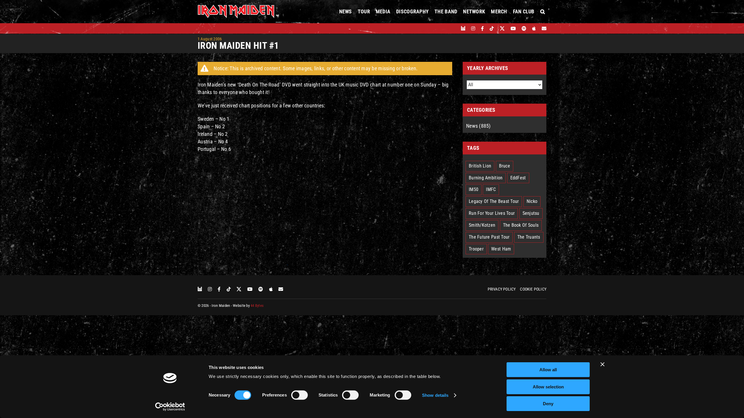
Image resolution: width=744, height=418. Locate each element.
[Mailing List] (544, 28)
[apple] (534, 28)
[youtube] (513, 28)
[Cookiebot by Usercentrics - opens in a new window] (170, 406)
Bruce (504, 166)
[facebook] (482, 28)
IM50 (473, 189)
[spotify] (524, 28)
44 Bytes (257, 305)
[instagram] (473, 28)
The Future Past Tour (489, 237)
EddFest (518, 178)
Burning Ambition (485, 178)
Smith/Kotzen (482, 225)
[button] (542, 11)
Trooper (476, 249)
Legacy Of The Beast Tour (494, 201)
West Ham (501, 249)
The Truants (528, 237)
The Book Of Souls (521, 225)
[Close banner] (602, 364)
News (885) (478, 126)
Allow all (548, 369)
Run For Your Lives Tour (492, 213)
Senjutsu (531, 213)
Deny (548, 403)
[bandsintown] (463, 28)
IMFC (491, 189)
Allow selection (548, 386)
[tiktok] (492, 28)
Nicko (532, 201)
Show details (435, 395)
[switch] (299, 395)
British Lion (480, 166)
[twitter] (502, 28)
